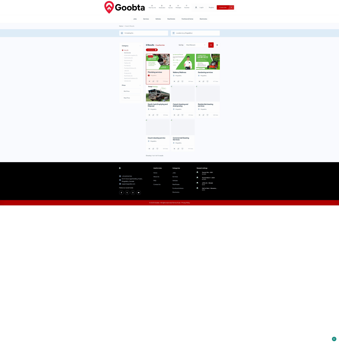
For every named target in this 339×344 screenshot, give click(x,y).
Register (211, 7)
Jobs (135, 19)
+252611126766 (127, 176)
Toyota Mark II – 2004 (208, 177)
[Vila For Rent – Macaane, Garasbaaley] (199, 189)
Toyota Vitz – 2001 (207, 172)
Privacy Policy (186, 203)
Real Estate (171, 19)
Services (146, 19)
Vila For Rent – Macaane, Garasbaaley (209, 188)
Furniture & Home (187, 19)
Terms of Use (176, 203)
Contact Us (156, 184)
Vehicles (158, 19)
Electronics (203, 19)
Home (121, 26)
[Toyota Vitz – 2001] (199, 173)
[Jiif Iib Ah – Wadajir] (199, 184)
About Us (156, 177)
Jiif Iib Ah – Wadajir (207, 183)
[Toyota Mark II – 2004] (199, 179)
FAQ (154, 180)
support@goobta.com (128, 184)
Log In (201, 7)
